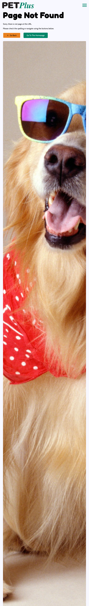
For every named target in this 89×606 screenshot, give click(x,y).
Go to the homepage (36, 35)
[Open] (84, 5)
